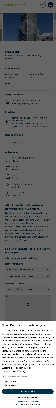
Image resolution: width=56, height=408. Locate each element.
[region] (28, 308)
